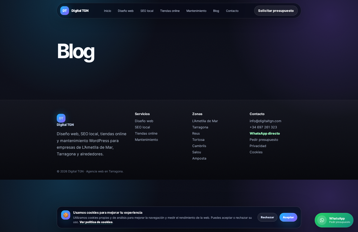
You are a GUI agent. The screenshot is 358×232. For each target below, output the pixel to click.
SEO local (146, 10)
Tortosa (198, 139)
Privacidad (258, 146)
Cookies (256, 152)
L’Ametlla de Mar (205, 121)
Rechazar (267, 217)
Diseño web (126, 10)
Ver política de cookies (96, 222)
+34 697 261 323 (263, 127)
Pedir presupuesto (264, 139)
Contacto (232, 10)
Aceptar (288, 217)
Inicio (107, 10)
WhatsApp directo (265, 133)
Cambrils (199, 146)
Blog (216, 10)
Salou (196, 152)
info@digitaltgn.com (265, 121)
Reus (196, 133)
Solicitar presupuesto (276, 11)
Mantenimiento (196, 10)
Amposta (199, 158)
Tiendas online (170, 10)
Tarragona (200, 127)
